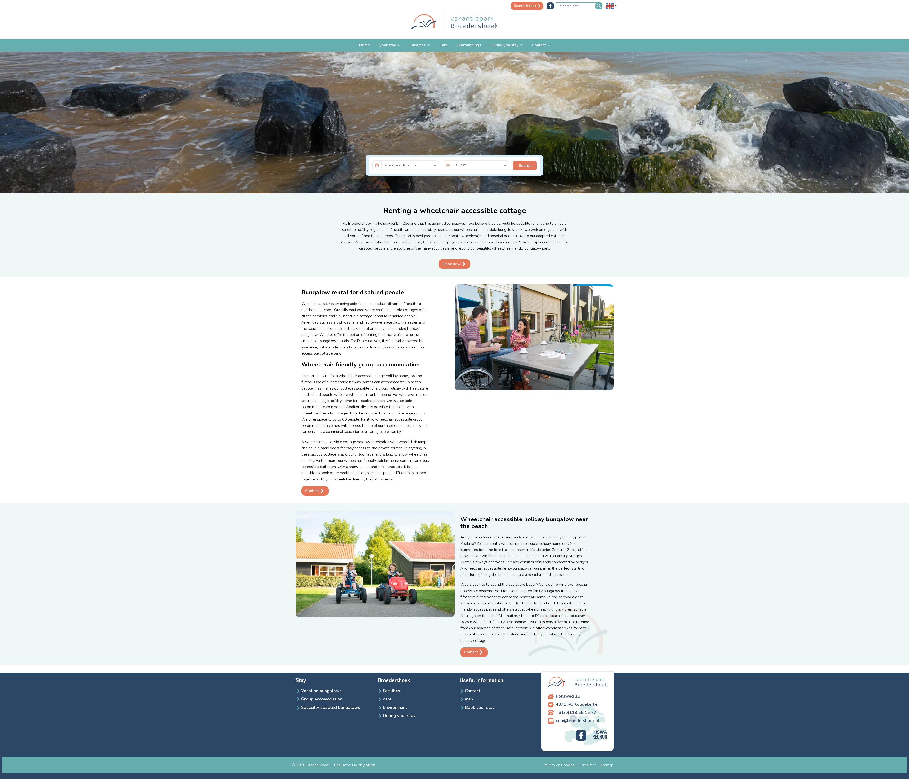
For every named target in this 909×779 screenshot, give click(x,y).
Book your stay (480, 707)
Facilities (418, 45)
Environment (395, 707)
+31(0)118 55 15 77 (576, 712)
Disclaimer (587, 765)
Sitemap (606, 765)
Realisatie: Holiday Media (355, 765)
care (387, 699)
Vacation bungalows (321, 691)
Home (364, 45)
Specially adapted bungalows (330, 707)
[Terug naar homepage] (454, 22)
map (469, 699)
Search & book (525, 6)
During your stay (399, 715)
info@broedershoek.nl (577, 720)
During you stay (505, 45)
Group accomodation (321, 699)
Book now (452, 264)
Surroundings (469, 45)
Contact (539, 45)
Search (525, 165)
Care (443, 45)
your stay (388, 45)
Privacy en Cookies (559, 765)
